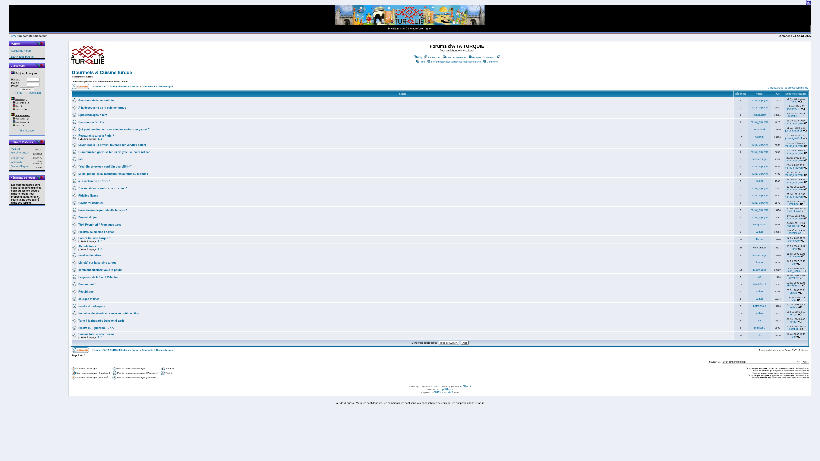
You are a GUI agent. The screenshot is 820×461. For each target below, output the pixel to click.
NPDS (437, 392)
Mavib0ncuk (760, 284)
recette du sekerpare (91, 306)
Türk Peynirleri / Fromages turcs (99, 224)
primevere (794, 240)
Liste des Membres (456, 57)
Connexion (492, 61)
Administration (27, 130)
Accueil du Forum (21, 50)
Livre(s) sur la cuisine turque (97, 262)
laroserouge (760, 159)
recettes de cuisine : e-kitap (96, 231)
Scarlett (759, 262)
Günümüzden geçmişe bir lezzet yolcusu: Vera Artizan (114, 152)
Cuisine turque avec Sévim (96, 334)
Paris (794, 248)
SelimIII (15, 149)
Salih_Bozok (793, 271)
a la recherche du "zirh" (94, 181)
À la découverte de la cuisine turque (102, 107)
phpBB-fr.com (446, 389)
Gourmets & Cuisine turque (102, 72)
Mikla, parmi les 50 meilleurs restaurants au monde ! (113, 173)
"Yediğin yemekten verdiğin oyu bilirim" (105, 166)
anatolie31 (794, 116)
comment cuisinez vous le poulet (100, 269)
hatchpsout (759, 306)
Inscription (35, 92)
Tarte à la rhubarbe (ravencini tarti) (101, 320)
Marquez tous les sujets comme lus (787, 87)
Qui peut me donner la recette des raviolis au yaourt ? (114, 129)
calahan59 (759, 114)
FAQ (419, 57)
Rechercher (434, 57)
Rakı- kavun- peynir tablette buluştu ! (102, 210)
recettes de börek (89, 255)
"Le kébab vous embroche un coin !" (102, 188)
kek (80, 159)
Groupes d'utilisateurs (483, 57)
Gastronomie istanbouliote (96, 100)
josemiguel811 (793, 130)
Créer (14, 36)
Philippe (794, 204)
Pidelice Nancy (88, 195)
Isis (759, 320)
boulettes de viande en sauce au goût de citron (109, 313)
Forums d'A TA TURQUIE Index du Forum (115, 86)
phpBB (422, 386)
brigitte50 (759, 327)
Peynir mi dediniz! (90, 202)
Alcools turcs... (88, 246)
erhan (793, 314)
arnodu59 (448, 392)
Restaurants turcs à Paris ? (96, 135)
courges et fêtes (88, 299)
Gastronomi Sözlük (91, 122)
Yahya (793, 101)
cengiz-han (17, 158)
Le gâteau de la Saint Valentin (98, 277)
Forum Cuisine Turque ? (94, 238)
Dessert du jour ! (89, 217)
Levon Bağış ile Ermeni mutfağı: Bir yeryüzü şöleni (112, 144)
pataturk (759, 137)
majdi (759, 180)
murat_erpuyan (20, 152)
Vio (794, 263)
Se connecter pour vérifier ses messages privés (456, 61)
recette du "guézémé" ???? (96, 328)
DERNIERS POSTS (22, 56)
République (86, 291)
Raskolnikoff (794, 211)
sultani (759, 231)
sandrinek (759, 129)
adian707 (16, 162)
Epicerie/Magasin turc (92, 115)
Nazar (759, 239)
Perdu (18, 92)
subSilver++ (465, 386)
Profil (422, 61)
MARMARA (793, 108)
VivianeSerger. (19, 166)
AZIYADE (793, 278)
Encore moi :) (87, 284)
